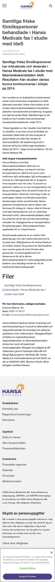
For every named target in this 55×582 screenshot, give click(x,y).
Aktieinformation (12, 481)
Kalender (7, 470)
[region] (27, 565)
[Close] (51, 552)
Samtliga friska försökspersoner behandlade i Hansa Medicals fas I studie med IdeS (25, 290)
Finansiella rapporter (14, 464)
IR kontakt (8, 475)
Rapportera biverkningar (16, 414)
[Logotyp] (27, 6)
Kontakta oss (10, 408)
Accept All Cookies (27, 577)
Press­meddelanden (14, 448)
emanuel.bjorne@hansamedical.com (29, 314)
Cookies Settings (27, 568)
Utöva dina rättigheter (15, 543)
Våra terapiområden (14, 442)
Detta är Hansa (11, 437)
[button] (4, 5)
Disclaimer (8, 419)
